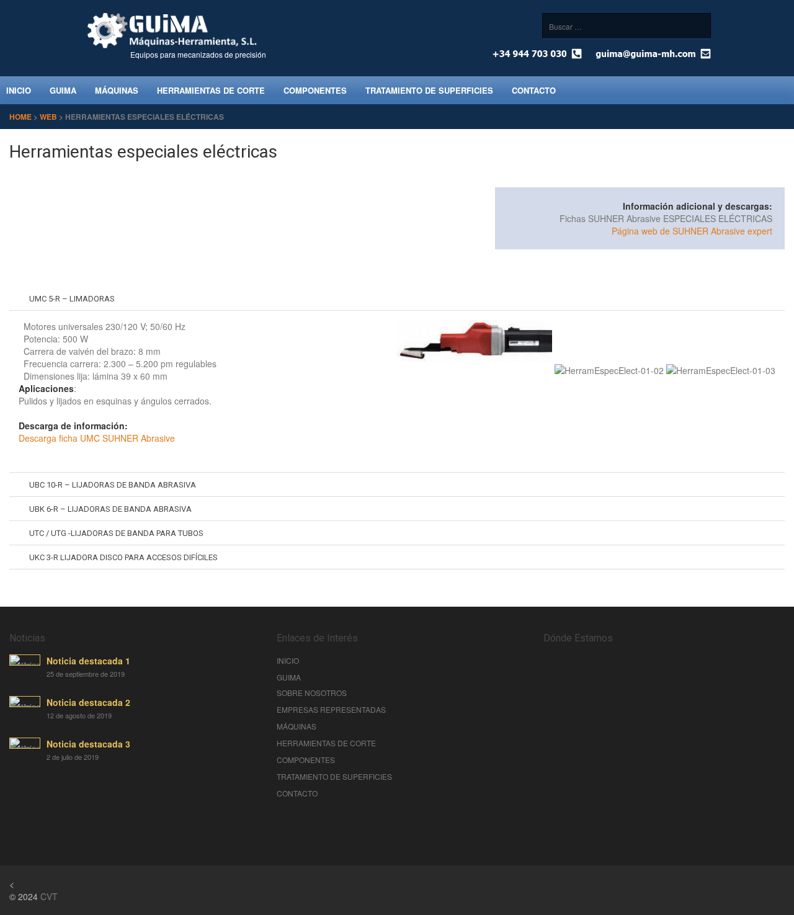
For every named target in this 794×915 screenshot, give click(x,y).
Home (20, 116)
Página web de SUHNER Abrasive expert (692, 231)
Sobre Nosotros (312, 692)
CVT (49, 896)
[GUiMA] (172, 45)
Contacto (534, 90)
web (48, 116)
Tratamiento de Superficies (429, 90)
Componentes (315, 90)
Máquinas (116, 90)
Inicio (288, 660)
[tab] (397, 299)
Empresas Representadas (331, 709)
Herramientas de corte (211, 90)
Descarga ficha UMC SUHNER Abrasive (97, 438)
